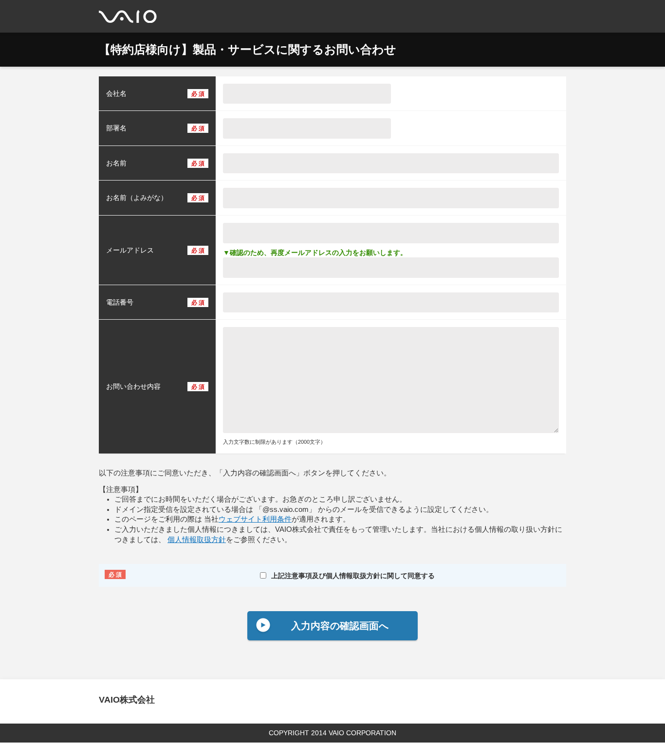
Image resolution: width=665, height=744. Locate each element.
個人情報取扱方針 (196, 540)
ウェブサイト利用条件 (255, 519)
